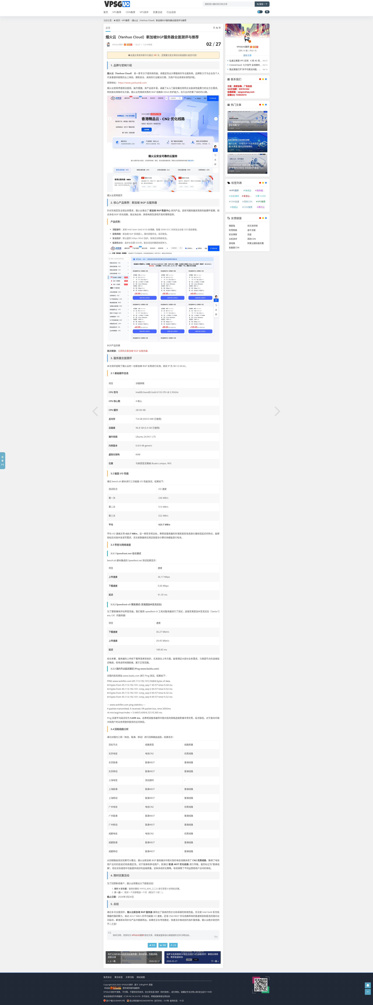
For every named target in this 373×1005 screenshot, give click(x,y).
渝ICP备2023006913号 (115, 1000)
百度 (249, 234)
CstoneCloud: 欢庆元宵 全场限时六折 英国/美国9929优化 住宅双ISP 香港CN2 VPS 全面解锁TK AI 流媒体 (247, 166)
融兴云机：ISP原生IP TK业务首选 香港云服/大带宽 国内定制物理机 (247, 145)
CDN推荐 (130, 12)
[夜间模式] (260, 11)
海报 (164, 945)
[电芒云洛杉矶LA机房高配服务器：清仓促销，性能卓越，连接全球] (95, 410)
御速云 (235, 207)
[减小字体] (214, 27)
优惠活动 (157, 12)
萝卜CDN (261, 196)
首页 (105, 12)
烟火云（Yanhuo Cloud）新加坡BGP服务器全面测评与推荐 (159, 20)
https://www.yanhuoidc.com (132, 82)
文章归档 (130, 977)
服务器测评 (262, 190)
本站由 (107, 988)
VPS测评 (144, 12)
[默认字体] (217, 27)
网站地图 (141, 977)
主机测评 (235, 196)
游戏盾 (232, 243)
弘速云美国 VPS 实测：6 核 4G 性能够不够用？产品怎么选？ (256, 60)
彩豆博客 (233, 234)
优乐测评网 (252, 225)
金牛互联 (251, 230)
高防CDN (248, 201)
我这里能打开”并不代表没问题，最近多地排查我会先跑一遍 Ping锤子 (260, 69)
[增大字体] (220, 27)
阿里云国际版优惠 (255, 243)
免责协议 (107, 977)
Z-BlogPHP (143, 984)
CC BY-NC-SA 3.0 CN (132, 996)
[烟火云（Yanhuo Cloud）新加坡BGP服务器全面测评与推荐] (163, 143)
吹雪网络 (233, 230)
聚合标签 (119, 977)
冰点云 (248, 190)
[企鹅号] (368, 985)
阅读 (153, 945)
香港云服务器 (248, 196)
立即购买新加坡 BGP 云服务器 (133, 350)
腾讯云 (261, 207)
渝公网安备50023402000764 (141, 1000)
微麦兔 (232, 225)
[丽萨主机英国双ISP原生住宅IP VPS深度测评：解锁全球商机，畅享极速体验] (278, 410)
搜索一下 (263, 4)
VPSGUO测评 (122, 44)
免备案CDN (234, 247)
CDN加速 (235, 201)
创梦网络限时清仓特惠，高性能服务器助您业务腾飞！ (247, 123)
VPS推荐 (116, 12)
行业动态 (171, 12)
